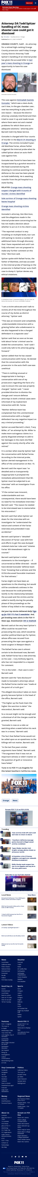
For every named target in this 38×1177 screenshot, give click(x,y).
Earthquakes (21, 971)
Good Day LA (6, 986)
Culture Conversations (5, 1057)
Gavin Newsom (22, 1079)
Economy (4, 1099)
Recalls (3, 975)
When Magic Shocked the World (7, 1043)
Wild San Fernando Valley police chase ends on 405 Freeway (12, 906)
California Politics (23, 1070)
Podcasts (4, 1088)
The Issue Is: (5, 1026)
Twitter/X (4, 1081)
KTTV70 (3, 1063)
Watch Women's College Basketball (23, 1136)
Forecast (20, 962)
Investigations (5, 1054)
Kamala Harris (22, 1081)
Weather (21, 960)
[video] (32, 929)
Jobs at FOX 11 (5, 1126)
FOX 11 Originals (6, 1024)
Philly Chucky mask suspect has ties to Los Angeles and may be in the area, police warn (23, 866)
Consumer (4, 973)
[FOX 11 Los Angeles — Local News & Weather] (6, 3)
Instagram (4, 1072)
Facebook (4, 1070)
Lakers (19, 993)
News (15, 800)
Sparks (19, 1017)
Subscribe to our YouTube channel (17, 875)
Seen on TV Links (6, 997)
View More (32, 895)
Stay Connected (8, 1067)
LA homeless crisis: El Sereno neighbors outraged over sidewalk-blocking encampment (24, 858)
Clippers (20, 995)
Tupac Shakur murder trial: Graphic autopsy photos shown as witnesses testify (24, 850)
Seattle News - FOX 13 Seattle (23, 1107)
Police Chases (5, 967)
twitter (15, 1156)
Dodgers (20, 997)
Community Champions (4, 1039)
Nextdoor (4, 1079)
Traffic (19, 964)
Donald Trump (22, 1074)
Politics (3, 977)
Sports (20, 986)
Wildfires (20, 979)
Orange (23, 37)
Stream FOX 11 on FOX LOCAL (23, 1024)
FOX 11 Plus (5, 1140)
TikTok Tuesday (6, 1002)
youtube (22, 1156)
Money (4, 1096)
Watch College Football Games (22, 1120)
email (26, 1156)
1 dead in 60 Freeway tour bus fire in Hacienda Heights (12, 915)
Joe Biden (20, 1077)
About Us (5, 1113)
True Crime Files (6, 1033)
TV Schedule (5, 1121)
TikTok (3, 1074)
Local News (6, 895)
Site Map (4, 1147)
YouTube (4, 1077)
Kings (19, 1004)
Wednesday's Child (7, 1030)
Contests (4, 1115)
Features (5, 1021)
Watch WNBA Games (24, 1139)
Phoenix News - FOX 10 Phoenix (24, 1103)
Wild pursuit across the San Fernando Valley (12, 944)
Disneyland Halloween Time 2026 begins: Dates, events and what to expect (13, 898)
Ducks (19, 1006)
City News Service (15, 37)
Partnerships (5, 1145)
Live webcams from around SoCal (23, 1033)
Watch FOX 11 (23, 1021)
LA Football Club (22, 1008)
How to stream (6, 1083)
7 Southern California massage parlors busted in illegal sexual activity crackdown (23, 842)
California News (6, 964)
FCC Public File (5, 1130)
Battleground (21, 1083)
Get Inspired (5, 1050)
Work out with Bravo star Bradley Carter (13, 936)
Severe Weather (22, 977)
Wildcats (20, 1002)
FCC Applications (6, 1132)
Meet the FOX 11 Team (6, 1118)
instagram (19, 1156)
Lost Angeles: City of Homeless (7, 1035)
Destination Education (4, 1047)
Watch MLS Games (23, 1142)
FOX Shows (4, 1123)
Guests (3, 989)
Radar (19, 967)
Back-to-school (6, 995)
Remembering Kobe (7, 1060)
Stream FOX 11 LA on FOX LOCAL (17, 810)
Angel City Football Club (23, 1011)
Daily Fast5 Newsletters (5, 1090)
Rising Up (4, 1052)
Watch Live (29, 3)
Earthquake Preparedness (22, 974)
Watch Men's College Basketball (24, 1132)
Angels (19, 1000)
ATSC (3, 1138)
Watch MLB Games (23, 1123)
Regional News (24, 1096)
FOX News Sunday (6, 980)
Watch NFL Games (23, 1117)
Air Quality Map (22, 969)
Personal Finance (6, 1103)
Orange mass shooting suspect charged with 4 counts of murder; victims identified (16, 190)
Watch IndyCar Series (24, 1129)
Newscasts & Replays (24, 1028)
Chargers (20, 991)
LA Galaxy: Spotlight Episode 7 (10, 927)
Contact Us (4, 1143)
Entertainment (5, 971)
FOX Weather (21, 981)
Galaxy (19, 1014)
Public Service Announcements (6, 1135)
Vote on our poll (6, 1000)
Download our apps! (7, 1085)
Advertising (4, 1128)
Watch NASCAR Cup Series (23, 1126)
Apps (19, 1030)
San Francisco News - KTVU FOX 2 (24, 1099)
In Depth (4, 1028)
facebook (12, 1156)
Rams (19, 989)
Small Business (5, 1101)
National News (5, 969)
